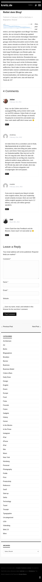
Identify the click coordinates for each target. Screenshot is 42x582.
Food (5, 397)
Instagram (6, 433)
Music (5, 453)
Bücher (5, 361)
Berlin (5, 349)
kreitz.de (6, 5)
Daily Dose (7, 377)
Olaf (11, 220)
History (5, 417)
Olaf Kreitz (27, 17)
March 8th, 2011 (15, 222)
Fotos (5, 401)
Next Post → (36, 326)
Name (5, 282)
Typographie (7, 513)
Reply (7, 124)
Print (4, 477)
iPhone (5, 441)
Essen (5, 389)
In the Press (7, 429)
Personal (14, 19)
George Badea (23, 574)
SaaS (5, 489)
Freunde (6, 405)
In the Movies (7, 425)
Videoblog (6, 525)
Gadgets (6, 413)
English (5, 385)
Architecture (7, 341)
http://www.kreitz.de (11, 146)
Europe (5, 393)
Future (5, 409)
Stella (5, 497)
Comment (7, 259)
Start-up (5, 493)
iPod (4, 445)
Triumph (6, 509)
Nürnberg (6, 461)
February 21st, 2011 (16, 137)
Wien (5, 533)
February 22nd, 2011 (16, 186)
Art (4, 345)
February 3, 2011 (16, 17)
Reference (6, 485)
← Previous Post (7, 326)
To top (40, 577)
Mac (4, 449)
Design (5, 381)
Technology (7, 501)
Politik (5, 473)
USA (4, 521)
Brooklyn (6, 357)
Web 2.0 (6, 529)
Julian (12, 100)
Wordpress (32, 571)
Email (5, 290)
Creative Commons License (23, 568)
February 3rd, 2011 (15, 102)
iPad (4, 437)
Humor (5, 421)
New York (6, 457)
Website (6, 298)
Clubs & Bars (7, 373)
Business (6, 365)
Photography (7, 469)
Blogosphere (7, 19)
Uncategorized (8, 517)
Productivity (7, 481)
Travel (5, 505)
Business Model (8, 369)
